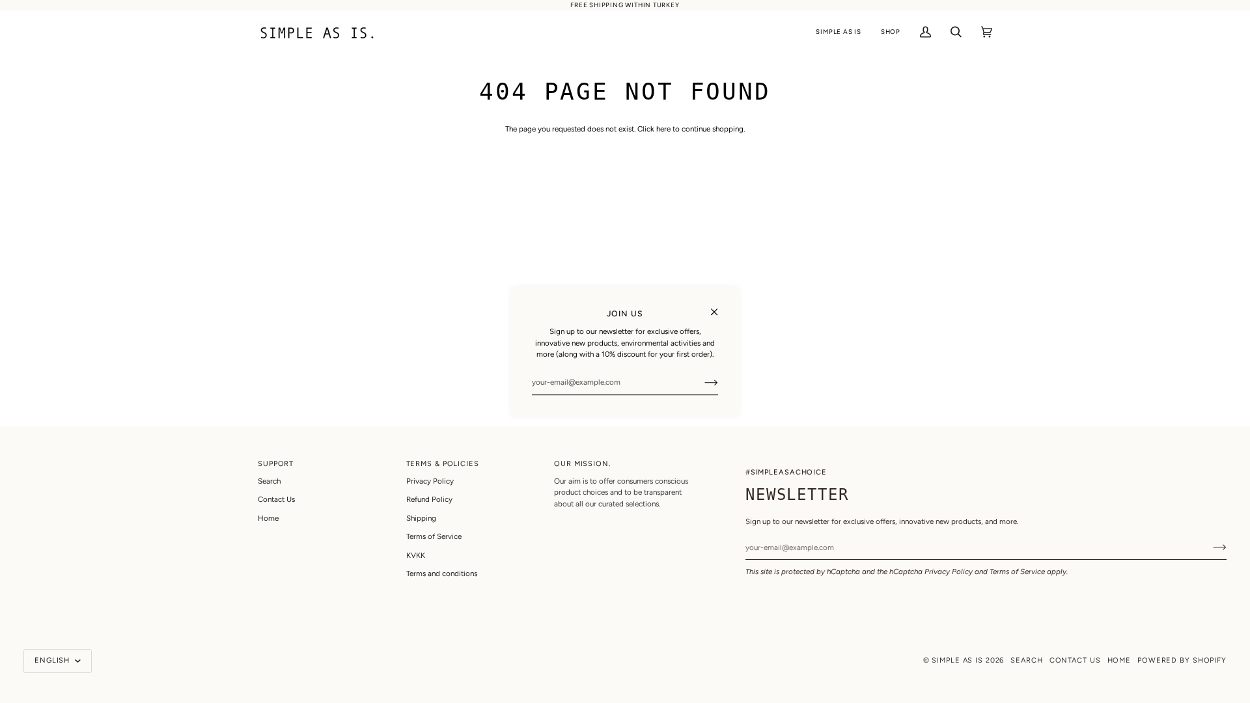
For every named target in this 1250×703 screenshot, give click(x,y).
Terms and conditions (441, 573)
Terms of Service (1017, 571)
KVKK (415, 555)
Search (269, 481)
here (663, 128)
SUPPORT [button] (276, 464)
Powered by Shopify (1182, 660)
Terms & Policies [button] (442, 464)
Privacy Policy (948, 571)
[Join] (701, 382)
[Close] (720, 306)
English (53, 660)
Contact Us (276, 499)
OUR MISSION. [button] (582, 464)
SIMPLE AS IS (957, 660)
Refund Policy (429, 499)
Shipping (421, 518)
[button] (838, 32)
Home (268, 518)
